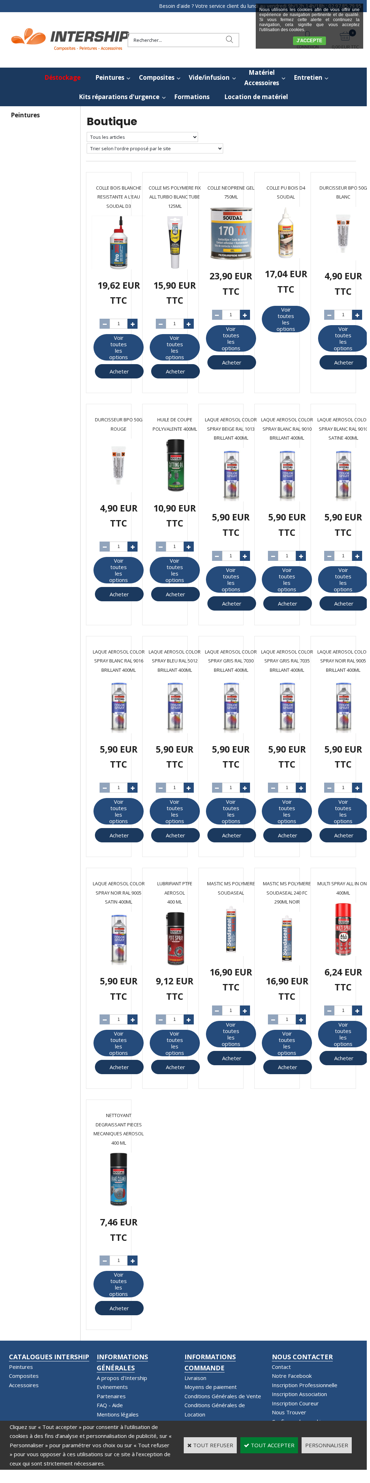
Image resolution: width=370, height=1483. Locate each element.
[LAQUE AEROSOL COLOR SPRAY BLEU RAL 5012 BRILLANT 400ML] (175, 731)
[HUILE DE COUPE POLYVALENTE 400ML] (175, 490)
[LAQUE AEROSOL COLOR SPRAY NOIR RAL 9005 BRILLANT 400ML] (343, 731)
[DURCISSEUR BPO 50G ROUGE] (118, 490)
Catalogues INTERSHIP (49, 1356)
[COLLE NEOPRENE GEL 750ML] (231, 258)
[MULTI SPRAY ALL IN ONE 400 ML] (343, 954)
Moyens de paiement (210, 1386)
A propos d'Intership (122, 1377)
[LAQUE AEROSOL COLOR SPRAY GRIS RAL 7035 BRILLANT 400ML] (287, 731)
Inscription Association (299, 1394)
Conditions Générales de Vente (222, 1396)
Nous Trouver (289, 1412)
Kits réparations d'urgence (119, 97)
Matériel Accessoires (261, 77)
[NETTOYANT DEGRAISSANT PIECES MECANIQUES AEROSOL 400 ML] (118, 1204)
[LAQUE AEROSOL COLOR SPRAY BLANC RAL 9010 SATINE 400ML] (343, 499)
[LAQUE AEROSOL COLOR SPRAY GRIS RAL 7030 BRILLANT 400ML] (231, 731)
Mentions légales (118, 1414)
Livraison (195, 1377)
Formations (192, 97)
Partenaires (111, 1396)
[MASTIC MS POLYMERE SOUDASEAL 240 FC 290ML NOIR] (287, 963)
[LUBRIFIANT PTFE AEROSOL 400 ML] (175, 963)
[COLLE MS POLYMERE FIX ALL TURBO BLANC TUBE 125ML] (175, 267)
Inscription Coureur (295, 1403)
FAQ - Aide (110, 1405)
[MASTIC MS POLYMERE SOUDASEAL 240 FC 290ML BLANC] (231, 954)
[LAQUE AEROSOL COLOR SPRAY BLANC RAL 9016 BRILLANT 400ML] (118, 731)
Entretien (308, 77)
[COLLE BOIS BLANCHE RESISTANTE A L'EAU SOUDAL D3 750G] (118, 267)
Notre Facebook (292, 1375)
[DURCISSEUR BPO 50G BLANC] (343, 258)
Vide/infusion (209, 77)
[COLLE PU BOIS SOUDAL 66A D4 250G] (286, 256)
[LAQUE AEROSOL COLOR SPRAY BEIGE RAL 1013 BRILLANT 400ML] (231, 499)
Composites (156, 77)
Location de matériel (256, 97)
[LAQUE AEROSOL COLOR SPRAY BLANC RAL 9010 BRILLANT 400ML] (287, 499)
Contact (281, 1366)
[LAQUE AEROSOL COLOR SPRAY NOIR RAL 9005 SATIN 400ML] (118, 963)
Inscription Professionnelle (304, 1385)
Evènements (112, 1386)
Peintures (109, 77)
